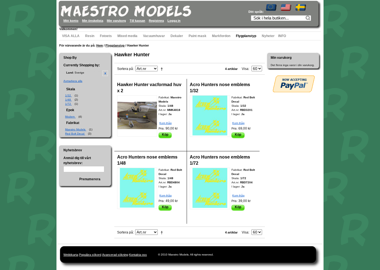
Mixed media (127, 36)
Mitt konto (70, 20)
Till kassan (137, 20)
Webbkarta (70, 254)
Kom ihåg (165, 123)
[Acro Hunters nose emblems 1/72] (210, 188)
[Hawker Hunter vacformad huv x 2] (137, 116)
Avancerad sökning (115, 254)
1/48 (68, 99)
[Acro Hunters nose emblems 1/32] (210, 116)
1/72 (68, 103)
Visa (245, 69)
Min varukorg (116, 20)
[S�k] (308, 18)
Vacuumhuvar (154, 36)
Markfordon (221, 36)
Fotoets (106, 36)
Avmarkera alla (72, 80)
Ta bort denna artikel (105, 73)
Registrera (156, 20)
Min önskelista (92, 20)
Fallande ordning (163, 69)
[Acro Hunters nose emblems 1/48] (137, 188)
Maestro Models (75, 129)
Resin (89, 36)
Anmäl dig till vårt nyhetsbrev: (77, 160)
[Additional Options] (294, 84)
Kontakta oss (138, 254)
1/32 (68, 95)
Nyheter (268, 36)
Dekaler (177, 36)
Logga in (174, 20)
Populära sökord (90, 254)
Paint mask (197, 36)
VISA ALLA (71, 36)
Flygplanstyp (246, 36)
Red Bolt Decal (75, 133)
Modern (70, 116)
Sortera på (125, 69)
